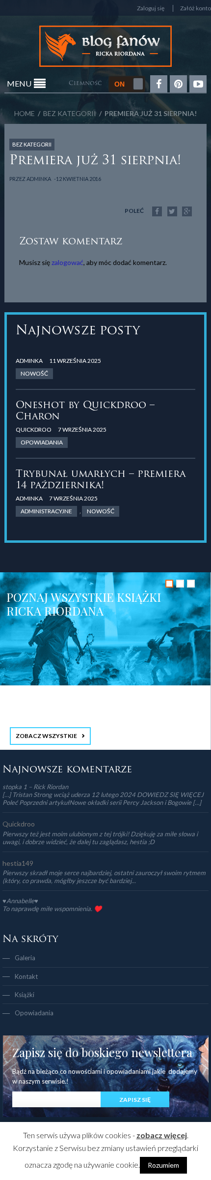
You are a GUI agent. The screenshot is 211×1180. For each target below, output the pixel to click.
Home (24, 113)
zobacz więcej (161, 1135)
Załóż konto (195, 8)
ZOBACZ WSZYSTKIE (46, 735)
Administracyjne (46, 511)
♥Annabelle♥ (20, 901)
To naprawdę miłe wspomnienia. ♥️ (52, 909)
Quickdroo (34, 429)
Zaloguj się (150, 8)
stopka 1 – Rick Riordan (35, 787)
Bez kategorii (69, 113)
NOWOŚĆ (34, 373)
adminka (38, 179)
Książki (24, 995)
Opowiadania (34, 1013)
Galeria (25, 958)
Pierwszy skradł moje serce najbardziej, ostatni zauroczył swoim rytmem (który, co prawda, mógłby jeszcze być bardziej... (104, 877)
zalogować (67, 262)
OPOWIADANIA (42, 442)
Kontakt (26, 976)
